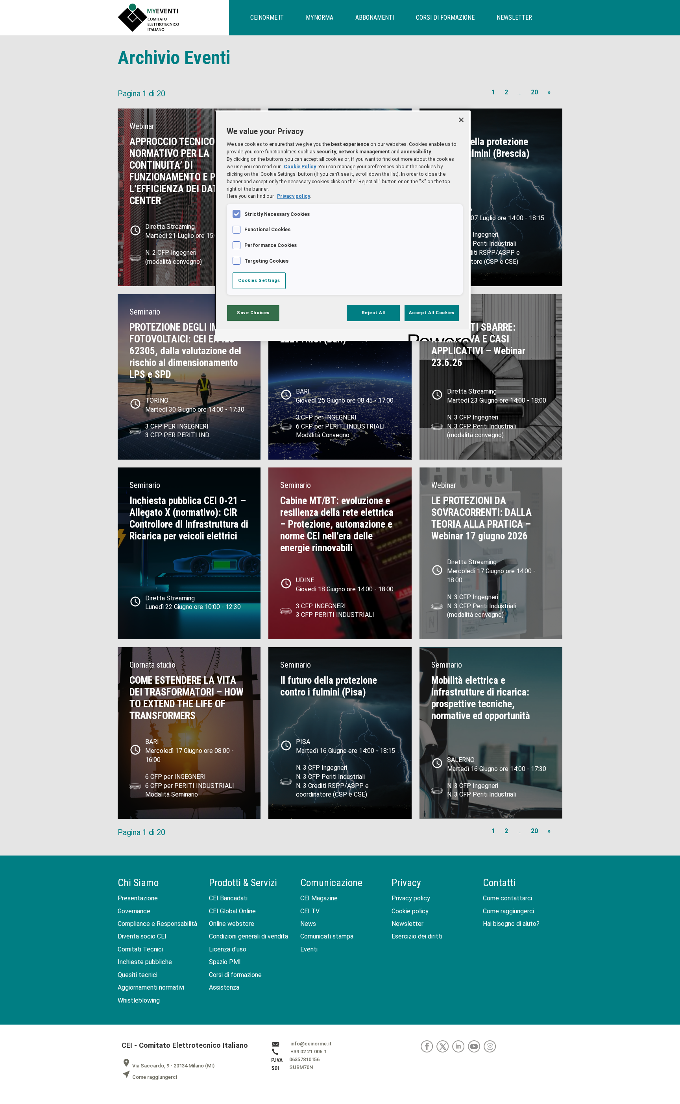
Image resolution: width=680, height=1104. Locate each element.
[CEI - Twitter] (444, 1046)
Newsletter (407, 923)
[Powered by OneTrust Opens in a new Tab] (437, 336)
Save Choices (253, 312)
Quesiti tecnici (137, 975)
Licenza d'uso (227, 949)
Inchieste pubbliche (145, 962)
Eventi (309, 949)
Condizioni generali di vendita (248, 936)
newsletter (514, 17)
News (308, 923)
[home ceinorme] (173, 17)
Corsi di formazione (235, 975)
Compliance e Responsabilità (157, 923)
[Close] (461, 120)
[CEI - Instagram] (491, 1046)
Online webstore (231, 923)
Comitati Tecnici (140, 949)
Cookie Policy (300, 166)
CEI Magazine (319, 898)
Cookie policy (410, 911)
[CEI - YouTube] (476, 1046)
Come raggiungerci (508, 911)
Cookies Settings (259, 280)
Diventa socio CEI (142, 936)
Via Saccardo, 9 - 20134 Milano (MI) (168, 1066)
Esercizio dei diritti (417, 936)
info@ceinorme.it (311, 1044)
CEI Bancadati (228, 898)
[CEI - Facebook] (428, 1046)
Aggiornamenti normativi (151, 987)
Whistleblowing (139, 1000)
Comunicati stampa (326, 936)
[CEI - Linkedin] (460, 1046)
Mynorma (319, 17)
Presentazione (138, 898)
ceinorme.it (267, 17)
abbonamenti (374, 17)
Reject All (374, 312)
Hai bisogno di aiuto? (511, 923)
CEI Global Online (232, 911)
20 (534, 92)
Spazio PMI (225, 962)
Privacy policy (411, 898)
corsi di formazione (445, 17)
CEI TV (310, 911)
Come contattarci (507, 898)
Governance (134, 911)
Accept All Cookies (432, 312)
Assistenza (224, 987)
